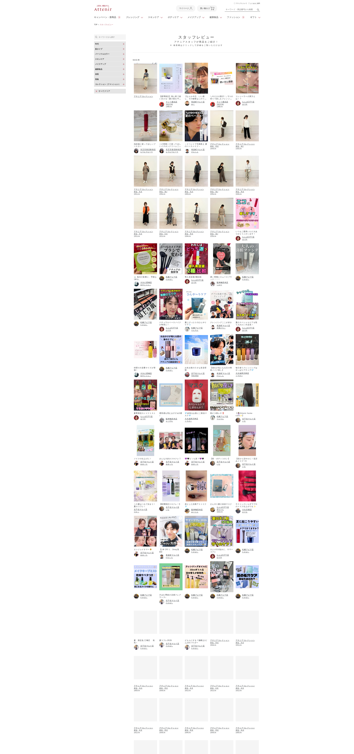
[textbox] (242, 10)
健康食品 (213, 17)
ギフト (253, 17)
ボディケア (173, 17)
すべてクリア (104, 91)
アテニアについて (241, 3)
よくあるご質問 (255, 3)
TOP (95, 25)
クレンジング (132, 17)
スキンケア (153, 17)
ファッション (233, 17)
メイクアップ (194, 17)
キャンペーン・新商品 (105, 17)
